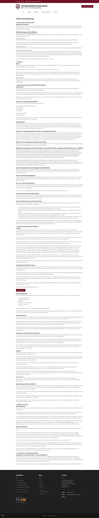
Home (23, 12)
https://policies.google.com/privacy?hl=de (24, 450)
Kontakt (55, 12)
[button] (2, 515)
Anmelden (18, 507)
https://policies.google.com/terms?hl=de (42, 450)
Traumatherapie (20, 480)
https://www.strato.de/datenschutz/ (52, 69)
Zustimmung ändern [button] (20, 290)
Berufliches (36, 12)
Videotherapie (42, 493)
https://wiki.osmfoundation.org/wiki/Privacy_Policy (71, 418)
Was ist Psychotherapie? (46, 12)
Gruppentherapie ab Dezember (23, 491)
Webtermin (42, 487)
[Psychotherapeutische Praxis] (31, 7)
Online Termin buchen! (87, 6)
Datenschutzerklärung (52, 515)
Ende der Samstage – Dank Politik (23, 487)
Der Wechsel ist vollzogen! (22, 482)
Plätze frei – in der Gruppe (22, 489)
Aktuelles (29, 12)
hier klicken (68, 496)
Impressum (45, 515)
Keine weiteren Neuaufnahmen (23, 485)
